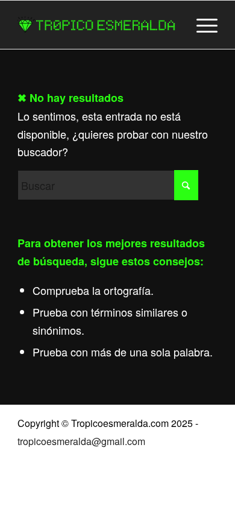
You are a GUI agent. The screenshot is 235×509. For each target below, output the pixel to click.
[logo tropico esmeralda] (97, 25)
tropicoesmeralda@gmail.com (81, 441)
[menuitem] (201, 25)
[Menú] (201, 25)
